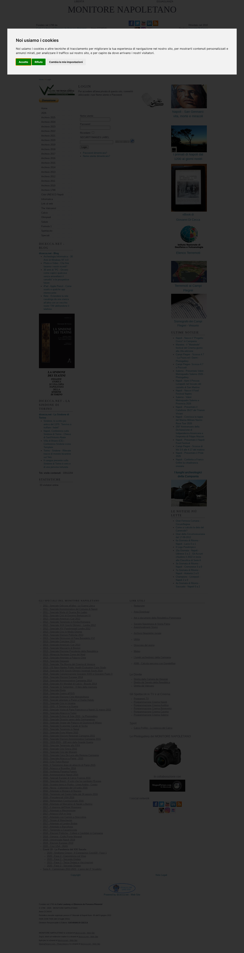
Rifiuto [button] (39, 61)
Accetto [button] (23, 61)
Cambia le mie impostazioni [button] (66, 61)
